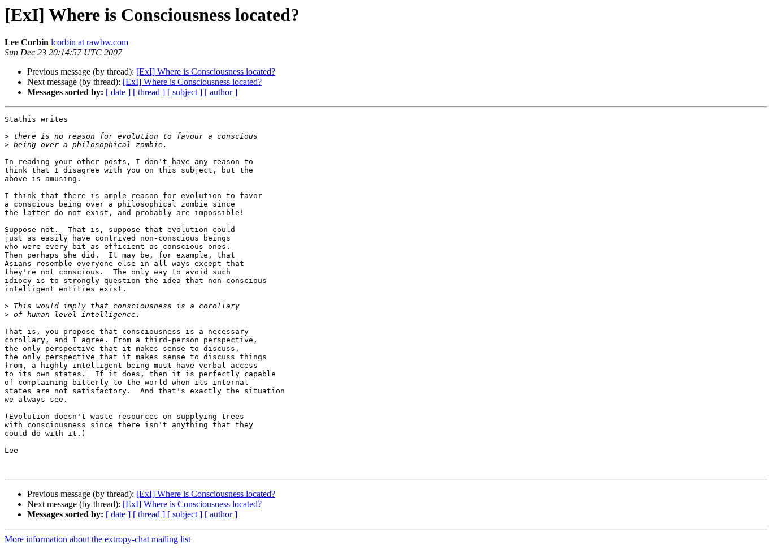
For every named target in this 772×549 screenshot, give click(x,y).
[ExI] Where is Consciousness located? (205, 71)
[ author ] (221, 92)
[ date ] (118, 92)
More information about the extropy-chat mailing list (97, 539)
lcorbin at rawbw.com (89, 42)
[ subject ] (184, 92)
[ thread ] (149, 92)
